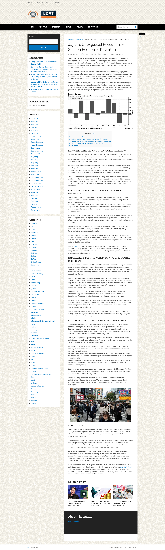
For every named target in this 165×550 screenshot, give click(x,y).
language (34, 330)
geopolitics (35, 294)
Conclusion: (74, 145)
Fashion (33, 277)
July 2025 (34, 157)
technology (35, 383)
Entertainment (36, 271)
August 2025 (35, 154)
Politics (33, 365)
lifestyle (34, 333)
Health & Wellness (37, 303)
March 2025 (35, 169)
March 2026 (35, 133)
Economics (39, 2)
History (33, 306)
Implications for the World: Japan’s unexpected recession (90, 141)
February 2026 (36, 136)
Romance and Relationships (41, 374)
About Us (43, 27)
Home (30, 2)
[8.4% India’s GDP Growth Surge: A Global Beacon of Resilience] (101, 492)
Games (33, 286)
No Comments (117, 54)
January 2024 (35, 210)
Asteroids (34, 232)
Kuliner (33, 327)
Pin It (140, 36)
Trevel (33, 398)
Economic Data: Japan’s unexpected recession (86, 137)
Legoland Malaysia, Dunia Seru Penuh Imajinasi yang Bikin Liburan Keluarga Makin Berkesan (44, 84)
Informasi (34, 312)
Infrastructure (36, 315)
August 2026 (35, 118)
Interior (33, 318)
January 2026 (35, 139)
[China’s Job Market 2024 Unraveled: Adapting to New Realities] (123, 492)
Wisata (33, 404)
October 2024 (36, 183)
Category (56, 27)
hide (93, 133)
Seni (32, 377)
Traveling (57, 2)
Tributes (34, 401)
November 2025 (37, 145)
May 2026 (34, 127)
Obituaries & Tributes (38, 353)
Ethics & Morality (37, 274)
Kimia (33, 324)
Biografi (33, 238)
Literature (34, 336)
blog (32, 241)
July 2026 (34, 121)
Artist (33, 229)
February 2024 (36, 207)
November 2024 (37, 180)
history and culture (37, 309)
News (68, 27)
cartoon (34, 250)
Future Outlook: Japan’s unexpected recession (86, 143)
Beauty (33, 235)
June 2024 (34, 195)
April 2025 (34, 166)
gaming (48, 2)
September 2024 (37, 186)
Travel (33, 389)
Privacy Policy (118, 547)
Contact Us (93, 27)
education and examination (40, 268)
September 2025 (37, 151)
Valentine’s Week (126, 467)
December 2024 (37, 177)
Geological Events (37, 291)
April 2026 (34, 130)
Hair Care (34, 297)
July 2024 (34, 192)
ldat (29, 547)
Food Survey (35, 283)
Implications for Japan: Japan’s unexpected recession (88, 139)
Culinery (34, 253)
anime (33, 226)
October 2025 (36, 148)
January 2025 (35, 174)
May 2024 (34, 198)
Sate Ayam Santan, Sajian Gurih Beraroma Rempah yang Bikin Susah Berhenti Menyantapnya (44, 69)
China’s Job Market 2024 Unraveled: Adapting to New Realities (122, 503)
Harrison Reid (74, 54)
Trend (33, 395)
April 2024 (34, 201)
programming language (39, 368)
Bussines (34, 247)
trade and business (37, 386)
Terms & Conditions (131, 547)
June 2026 (34, 124)
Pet (32, 359)
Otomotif (34, 356)
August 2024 (35, 189)
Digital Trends (36, 262)
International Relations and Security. (43, 321)
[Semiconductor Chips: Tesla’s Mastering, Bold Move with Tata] (78, 492)
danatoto (77, 246)
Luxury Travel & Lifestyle (40, 339)
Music (33, 345)
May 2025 (34, 163)
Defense (34, 259)
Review (80, 27)
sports (33, 380)
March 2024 (35, 204)
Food (33, 280)
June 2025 (34, 160)
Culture (33, 256)
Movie (33, 342)
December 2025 (37, 142)
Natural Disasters (37, 348)
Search (136, 27)
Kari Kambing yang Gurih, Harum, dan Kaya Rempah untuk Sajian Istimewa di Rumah (44, 77)
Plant (33, 362)
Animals (34, 224)
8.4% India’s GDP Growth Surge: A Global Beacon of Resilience (100, 503)
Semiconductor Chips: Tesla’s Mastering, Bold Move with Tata (76, 503)
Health (33, 300)
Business (34, 244)
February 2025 (36, 172)
